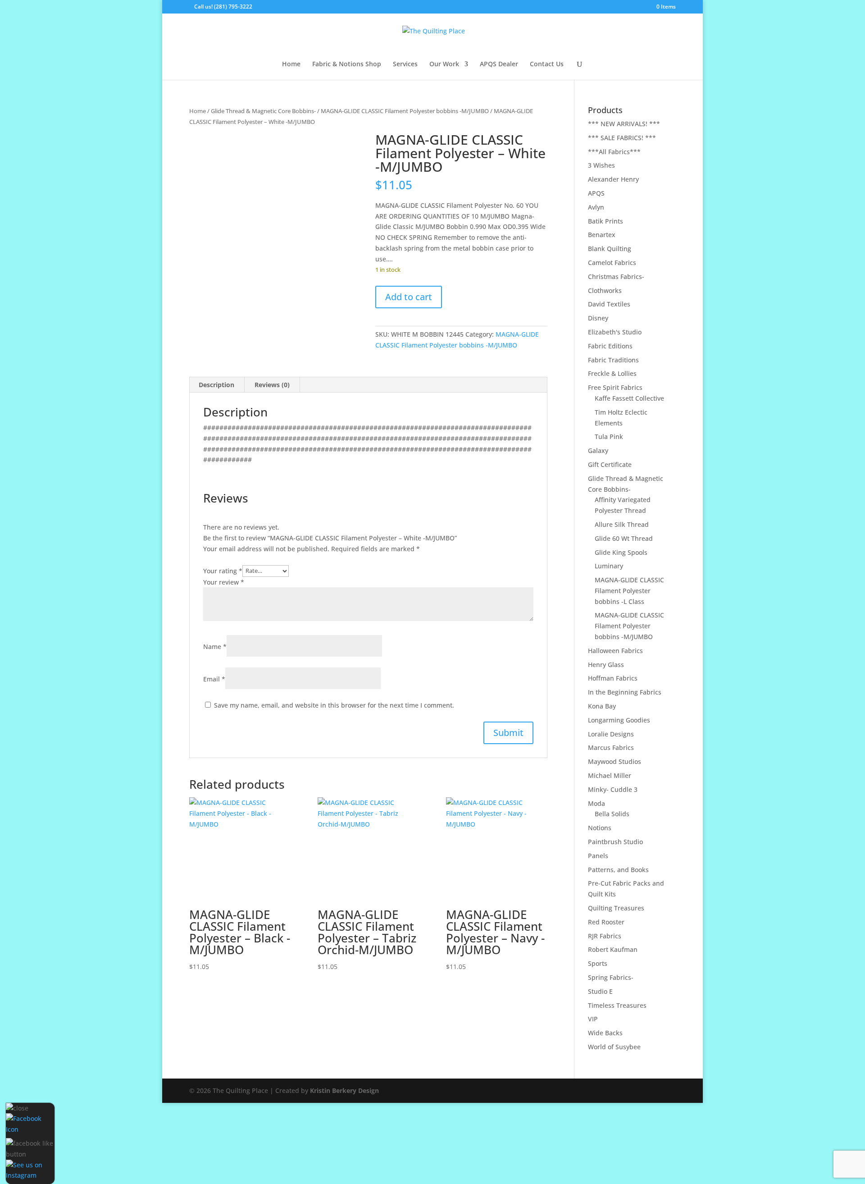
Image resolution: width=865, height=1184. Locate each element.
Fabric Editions (610, 346)
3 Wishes (601, 165)
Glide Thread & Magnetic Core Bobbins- (263, 111)
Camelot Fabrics (612, 262)
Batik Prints (605, 221)
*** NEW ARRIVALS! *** (624, 123)
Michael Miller (609, 775)
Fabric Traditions (613, 360)
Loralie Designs (611, 734)
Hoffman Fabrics (612, 678)
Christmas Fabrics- (616, 276)
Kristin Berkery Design (344, 1090)
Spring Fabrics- (610, 977)
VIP (593, 1019)
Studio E (600, 991)
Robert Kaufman (612, 949)
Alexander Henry (613, 179)
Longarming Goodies (619, 720)
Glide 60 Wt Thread (624, 538)
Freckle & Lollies (612, 373)
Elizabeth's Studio (615, 332)
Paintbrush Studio (615, 841)
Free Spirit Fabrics (615, 387)
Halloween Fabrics (615, 650)
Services (405, 64)
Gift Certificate (610, 464)
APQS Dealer (499, 64)
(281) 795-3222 (233, 6)
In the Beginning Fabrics (624, 692)
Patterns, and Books (618, 869)
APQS (596, 193)
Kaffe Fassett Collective (629, 398)
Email (214, 679)
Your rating (222, 570)
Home (291, 64)
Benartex (601, 234)
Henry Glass (606, 664)
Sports (597, 963)
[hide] (17, 1108)
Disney (598, 318)
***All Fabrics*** (614, 151)
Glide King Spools (621, 552)
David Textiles (609, 304)
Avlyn (596, 207)
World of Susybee (614, 1046)
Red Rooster (606, 922)
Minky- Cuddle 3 (612, 789)
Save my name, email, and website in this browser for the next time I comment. (334, 705)
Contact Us (547, 64)
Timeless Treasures (617, 1005)
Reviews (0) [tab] (272, 384)
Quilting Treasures (616, 908)
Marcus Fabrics (611, 747)
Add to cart (408, 297)
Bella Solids (612, 813)
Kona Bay (602, 706)
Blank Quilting (609, 248)
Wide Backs (605, 1033)
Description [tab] (216, 384)
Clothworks (605, 290)
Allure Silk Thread (622, 524)
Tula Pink (609, 436)
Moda (596, 803)
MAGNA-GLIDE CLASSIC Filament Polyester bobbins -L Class (629, 591)
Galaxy (598, 450)
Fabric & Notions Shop (346, 64)
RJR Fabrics (604, 936)
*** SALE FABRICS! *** (622, 137)
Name (215, 646)
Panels (598, 855)
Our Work (444, 64)
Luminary (609, 566)
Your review (223, 582)
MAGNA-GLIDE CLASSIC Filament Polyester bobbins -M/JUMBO (405, 111)
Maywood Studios (614, 761)
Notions (599, 827)
